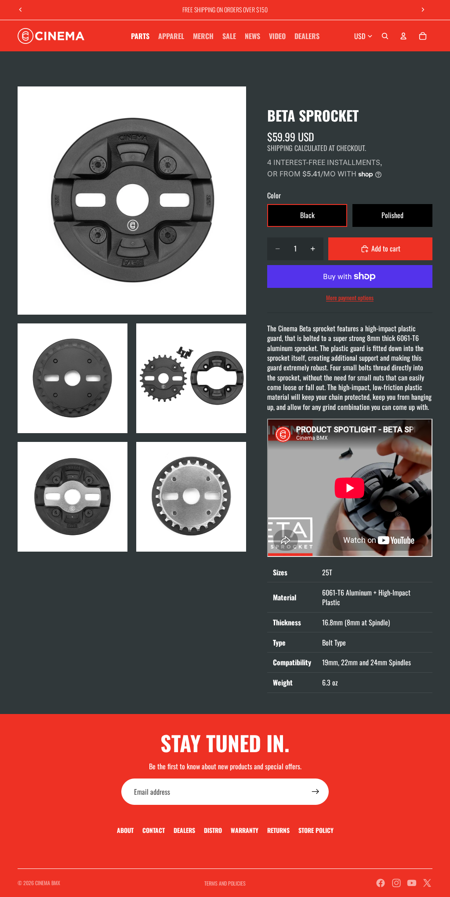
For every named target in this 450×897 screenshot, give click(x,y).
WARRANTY (244, 830)
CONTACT (153, 830)
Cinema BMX (47, 882)
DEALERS (184, 830)
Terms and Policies (225, 883)
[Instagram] (396, 883)
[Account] (403, 36)
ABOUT (125, 830)
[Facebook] (380, 883)
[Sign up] (315, 791)
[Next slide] (422, 9)
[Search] (385, 36)
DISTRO (213, 830)
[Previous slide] (20, 9)
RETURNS (278, 830)
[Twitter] (427, 883)
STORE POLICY (316, 830)
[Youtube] (411, 883)
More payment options (350, 298)
